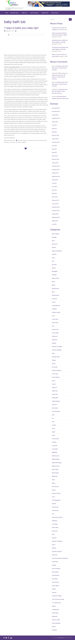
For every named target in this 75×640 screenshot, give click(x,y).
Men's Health (55, 469)
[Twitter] (6, 637)
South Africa (55, 578)
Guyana (54, 384)
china (53, 315)
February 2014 (55, 200)
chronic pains (55, 319)
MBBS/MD (54, 452)
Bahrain (54, 268)
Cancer (53, 302)
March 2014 (55, 197)
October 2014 (55, 173)
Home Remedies (34, 12)
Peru (53, 514)
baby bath (20, 140)
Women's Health (56, 619)
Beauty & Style (55, 278)
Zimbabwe (54, 630)
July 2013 (54, 224)
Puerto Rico (55, 531)
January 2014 (55, 203)
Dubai (53, 353)
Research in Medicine (57, 541)
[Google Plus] (9, 637)
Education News (14, 12)
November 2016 (56, 111)
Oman (53, 497)
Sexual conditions (56, 568)
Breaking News (55, 295)
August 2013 (55, 220)
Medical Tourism (56, 466)
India (53, 415)
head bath (6, 142)
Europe (53, 363)
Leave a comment (22, 142)
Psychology (55, 524)
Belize (53, 281)
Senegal (54, 565)
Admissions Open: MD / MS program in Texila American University (60, 68)
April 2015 (54, 152)
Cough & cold (55, 329)
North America (55, 486)
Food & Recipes (56, 377)
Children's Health (10, 140)
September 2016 (56, 118)
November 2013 (56, 210)
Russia (53, 544)
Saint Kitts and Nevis (57, 551)
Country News (54, 12)
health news (55, 394)
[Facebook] (4, 637)
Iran (53, 418)
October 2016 (55, 115)
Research (54, 537)
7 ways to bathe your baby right (21, 28)
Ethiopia (54, 360)
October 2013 (55, 214)
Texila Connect (61, 637)
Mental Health (55, 473)
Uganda (54, 606)
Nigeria (53, 483)
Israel (53, 421)
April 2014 (54, 193)
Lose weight (55, 449)
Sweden (54, 589)
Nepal (53, 479)
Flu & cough (55, 374)
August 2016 (55, 121)
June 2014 (54, 186)
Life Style (54, 442)
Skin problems (55, 572)
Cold (53, 326)
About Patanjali (55, 233)
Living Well (54, 445)
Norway (54, 490)
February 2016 (55, 135)
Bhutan (53, 285)
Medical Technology (56, 462)
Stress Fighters (55, 585)
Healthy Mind (44, 12)
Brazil (53, 292)
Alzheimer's (55, 244)
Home (6, 12)
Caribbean (54, 309)
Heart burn (54, 404)
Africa (53, 240)
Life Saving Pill (55, 438)
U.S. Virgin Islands (56, 602)
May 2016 (54, 128)
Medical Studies (56, 459)
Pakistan (54, 503)
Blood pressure (55, 288)
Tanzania (54, 592)
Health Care (55, 391)
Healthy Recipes (56, 401)
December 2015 (56, 142)
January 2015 (55, 162)
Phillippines (54, 520)
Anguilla (54, 247)
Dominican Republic (57, 350)
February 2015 (55, 159)
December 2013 (56, 207)
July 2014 (54, 183)
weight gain (54, 616)
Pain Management (56, 500)
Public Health (55, 527)
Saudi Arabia (55, 561)
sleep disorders (55, 575)
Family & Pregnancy (57, 370)
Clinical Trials (55, 322)
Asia (53, 261)
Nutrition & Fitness (56, 493)
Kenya (53, 428)
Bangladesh (55, 271)
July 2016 (54, 125)
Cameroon (54, 298)
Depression (54, 336)
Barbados (54, 274)
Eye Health (54, 367)
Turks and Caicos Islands (58, 599)
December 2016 (56, 108)
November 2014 (56, 169)
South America (55, 582)
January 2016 (55, 138)
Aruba (53, 257)
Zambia (54, 626)
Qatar (53, 534)
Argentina (54, 254)
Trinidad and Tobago (57, 596)
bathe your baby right (41, 140)
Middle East (55, 476)
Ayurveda (54, 264)
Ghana (53, 380)
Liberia (53, 435)
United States (55, 613)
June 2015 (54, 145)
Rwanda (54, 548)
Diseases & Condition (57, 346)
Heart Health (55, 408)
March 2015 (55, 156)
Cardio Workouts (56, 305)
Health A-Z (24, 12)
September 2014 (56, 176)
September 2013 (56, 217)
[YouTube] (11, 637)
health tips (12, 142)
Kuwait (53, 432)
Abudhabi (54, 237)
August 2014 (55, 179)
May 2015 (54, 149)
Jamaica (54, 425)
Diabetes (54, 343)
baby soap (32, 140)
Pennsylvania (55, 507)
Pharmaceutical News (57, 517)
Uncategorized (55, 609)
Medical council (55, 456)
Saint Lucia (54, 555)
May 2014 (54, 190)
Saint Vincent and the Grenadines (60, 558)
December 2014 (56, 166)
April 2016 (54, 132)
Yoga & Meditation (56, 623)
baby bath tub (26, 140)
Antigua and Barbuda (57, 251)
